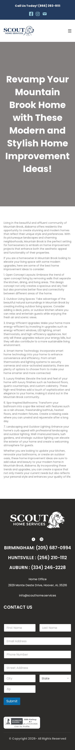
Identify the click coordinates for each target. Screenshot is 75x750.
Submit (11, 701)
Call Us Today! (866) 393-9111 (37, 6)
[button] (33, 539)
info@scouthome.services (37, 595)
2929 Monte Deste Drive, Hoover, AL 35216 (37, 585)
